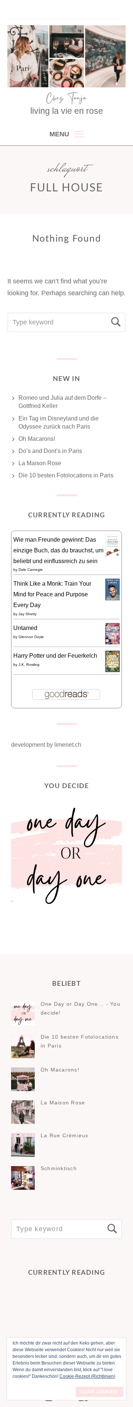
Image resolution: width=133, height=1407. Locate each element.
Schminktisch (59, 1168)
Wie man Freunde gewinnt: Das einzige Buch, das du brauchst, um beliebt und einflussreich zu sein (58, 550)
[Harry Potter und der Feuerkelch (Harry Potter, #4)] (112, 670)
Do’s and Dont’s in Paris (50, 451)
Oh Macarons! (36, 439)
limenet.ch (67, 745)
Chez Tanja (67, 99)
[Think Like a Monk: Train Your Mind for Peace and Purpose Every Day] (112, 598)
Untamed (25, 628)
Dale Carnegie (30, 570)
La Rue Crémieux (65, 1135)
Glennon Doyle (31, 637)
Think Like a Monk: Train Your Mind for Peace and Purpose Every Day (52, 594)
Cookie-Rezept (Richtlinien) (87, 1376)
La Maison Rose (39, 463)
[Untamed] (112, 642)
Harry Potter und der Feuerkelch (55, 656)
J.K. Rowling (29, 664)
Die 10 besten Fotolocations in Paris (65, 475)
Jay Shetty (27, 614)
